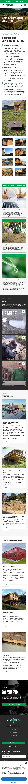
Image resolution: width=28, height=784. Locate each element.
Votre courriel (6, 753)
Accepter (14, 779)
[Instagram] (19, 726)
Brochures (14, 735)
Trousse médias (14, 732)
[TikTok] (16, 726)
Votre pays (5, 760)
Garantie (14, 729)
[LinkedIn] (7, 726)
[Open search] (22, 5)
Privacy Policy (13, 782)
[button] (26, 763)
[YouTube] (13, 726)
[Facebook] (10, 726)
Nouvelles (14, 738)
